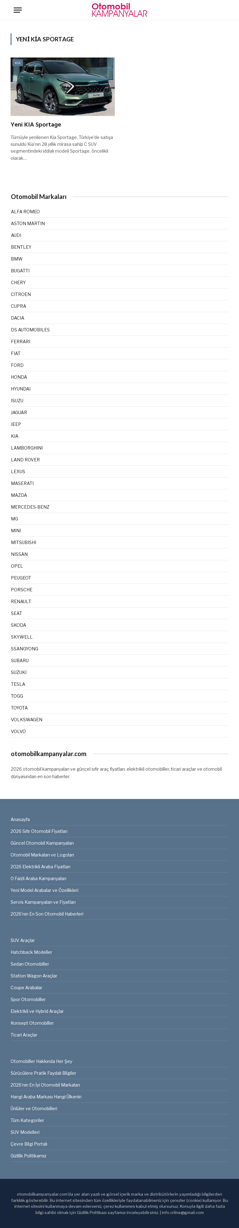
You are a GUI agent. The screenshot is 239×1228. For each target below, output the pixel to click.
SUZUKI (18, 672)
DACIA (17, 318)
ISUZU (17, 400)
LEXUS (18, 471)
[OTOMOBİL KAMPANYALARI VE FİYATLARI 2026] (119, 10)
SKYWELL (22, 636)
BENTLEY (21, 247)
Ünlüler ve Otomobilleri (34, 1108)
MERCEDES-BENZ (30, 507)
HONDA (19, 377)
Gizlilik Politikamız (28, 1155)
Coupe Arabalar (26, 987)
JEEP (16, 424)
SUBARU (20, 660)
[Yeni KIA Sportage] (63, 87)
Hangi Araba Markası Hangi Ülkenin (46, 1096)
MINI (16, 530)
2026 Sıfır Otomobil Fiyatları (39, 831)
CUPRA (18, 306)
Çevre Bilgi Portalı (29, 1144)
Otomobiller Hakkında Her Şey (41, 1061)
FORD (17, 365)
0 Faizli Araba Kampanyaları (38, 878)
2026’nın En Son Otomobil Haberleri (47, 913)
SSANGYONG (24, 648)
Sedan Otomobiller (30, 964)
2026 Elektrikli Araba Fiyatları (40, 866)
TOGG (17, 696)
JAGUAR (19, 412)
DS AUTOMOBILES (30, 329)
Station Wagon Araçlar (34, 975)
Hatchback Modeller (31, 952)
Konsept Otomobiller (32, 1023)
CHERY (18, 282)
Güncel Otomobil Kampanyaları (42, 843)
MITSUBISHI (23, 542)
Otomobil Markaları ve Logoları (42, 854)
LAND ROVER (25, 459)
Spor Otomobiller (28, 999)
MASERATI (22, 483)
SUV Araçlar (23, 940)
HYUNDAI (20, 388)
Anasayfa (20, 819)
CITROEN (21, 294)
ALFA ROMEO (25, 211)
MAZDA (19, 495)
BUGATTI (20, 270)
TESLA (18, 684)
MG (14, 518)
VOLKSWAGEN (26, 719)
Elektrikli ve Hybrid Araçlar (37, 1011)
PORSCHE (21, 589)
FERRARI (20, 341)
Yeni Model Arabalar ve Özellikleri (44, 890)
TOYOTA (19, 707)
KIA (18, 63)
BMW (17, 258)
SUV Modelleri (25, 1132)
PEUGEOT (21, 577)
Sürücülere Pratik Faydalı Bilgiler (43, 1073)
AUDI (16, 235)
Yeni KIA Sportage (36, 125)
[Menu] (18, 10)
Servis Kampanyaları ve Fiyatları (43, 902)
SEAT (16, 613)
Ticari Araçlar (24, 1034)
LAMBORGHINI (27, 447)
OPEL (17, 566)
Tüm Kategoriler (27, 1120)
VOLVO (18, 731)
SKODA (18, 625)
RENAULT (21, 601)
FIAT (16, 353)
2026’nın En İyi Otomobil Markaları (45, 1084)
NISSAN (19, 554)
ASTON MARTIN (28, 223)
